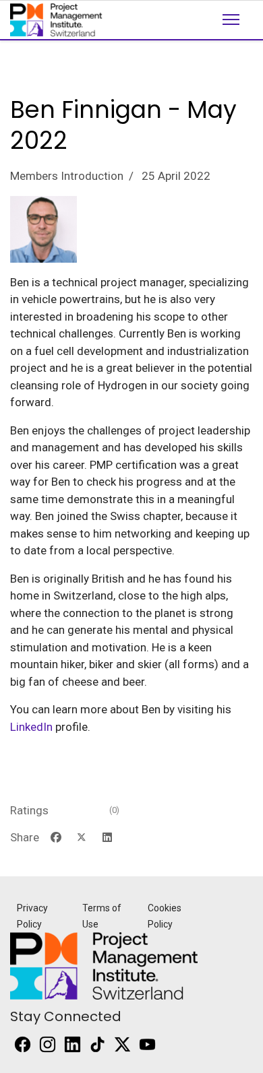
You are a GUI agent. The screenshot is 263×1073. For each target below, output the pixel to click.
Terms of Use (101, 916)
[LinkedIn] (107, 837)
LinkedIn (31, 727)
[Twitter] (81, 837)
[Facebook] (56, 837)
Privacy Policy (32, 916)
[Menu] (231, 31)
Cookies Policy (164, 916)
